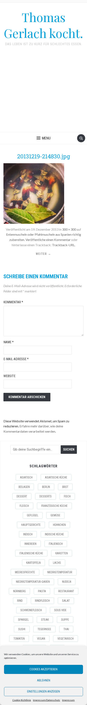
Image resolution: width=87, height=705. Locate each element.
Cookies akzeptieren (43, 669)
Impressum (68, 700)
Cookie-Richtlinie (21, 700)
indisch (28, 534)
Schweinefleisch (31, 610)
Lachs (57, 562)
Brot (65, 486)
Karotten (61, 553)
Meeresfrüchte (25, 572)
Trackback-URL (63, 245)
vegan (41, 638)
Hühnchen (59, 524)
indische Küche (54, 534)
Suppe (65, 619)
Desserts (45, 496)
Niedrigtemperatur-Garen (33, 581)
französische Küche (54, 505)
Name (8, 342)
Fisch (67, 496)
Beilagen (24, 486)
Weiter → (43, 253)
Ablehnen (43, 680)
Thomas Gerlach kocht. (43, 25)
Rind (20, 600)
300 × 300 (69, 229)
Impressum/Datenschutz (46, 700)
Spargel (23, 619)
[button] (44, 138)
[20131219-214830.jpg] (33, 193)
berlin (46, 486)
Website (9, 376)
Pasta (42, 591)
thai (66, 629)
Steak (45, 619)
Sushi (21, 629)
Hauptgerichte (31, 524)
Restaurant (66, 591)
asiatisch (26, 477)
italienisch (56, 543)
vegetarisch (65, 638)
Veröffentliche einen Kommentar (48, 240)
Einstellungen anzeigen (43, 691)
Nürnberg (19, 591)
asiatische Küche (56, 477)
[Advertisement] (43, 92)
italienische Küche (31, 553)
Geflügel (32, 515)
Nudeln (66, 581)
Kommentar (13, 302)
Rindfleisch (42, 600)
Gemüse (55, 515)
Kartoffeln (33, 562)
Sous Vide (60, 610)
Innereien (30, 543)
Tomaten (19, 638)
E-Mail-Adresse (16, 359)
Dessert (22, 496)
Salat (66, 600)
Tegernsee (44, 629)
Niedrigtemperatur (59, 572)
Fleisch (24, 505)
